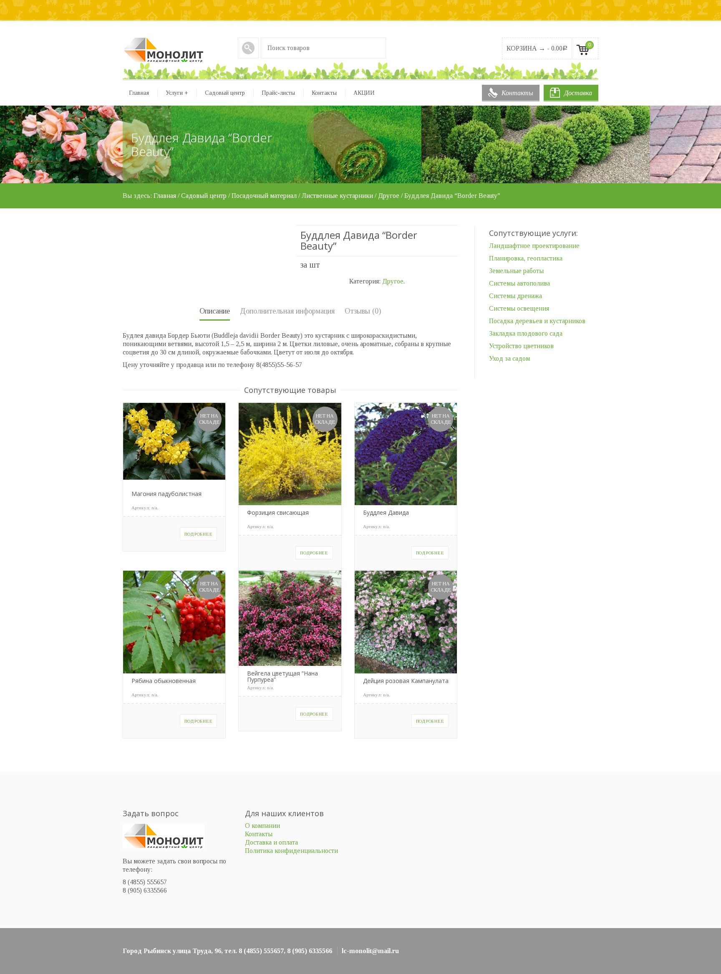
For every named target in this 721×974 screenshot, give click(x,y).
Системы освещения (519, 308)
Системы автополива (519, 283)
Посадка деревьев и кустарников (537, 320)
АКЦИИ (364, 93)
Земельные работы (516, 270)
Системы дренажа (515, 295)
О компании (262, 825)
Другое (388, 195)
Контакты (517, 92)
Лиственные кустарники (337, 195)
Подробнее (198, 533)
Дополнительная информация (287, 311)
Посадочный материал (264, 195)
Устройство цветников (521, 345)
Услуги (177, 93)
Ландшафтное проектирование (534, 245)
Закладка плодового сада (525, 333)
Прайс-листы (278, 93)
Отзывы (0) (363, 311)
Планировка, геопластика (525, 258)
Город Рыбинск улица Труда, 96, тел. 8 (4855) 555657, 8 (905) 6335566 (227, 950)
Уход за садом (509, 358)
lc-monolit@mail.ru (370, 950)
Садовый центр (225, 93)
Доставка (578, 92)
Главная (139, 93)
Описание (214, 311)
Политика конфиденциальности (291, 850)
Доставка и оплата (271, 842)
